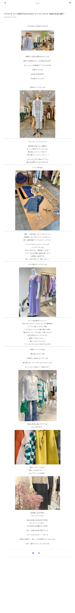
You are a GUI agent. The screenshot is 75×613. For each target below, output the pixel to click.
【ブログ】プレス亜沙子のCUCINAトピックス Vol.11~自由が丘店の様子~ (34, 14)
